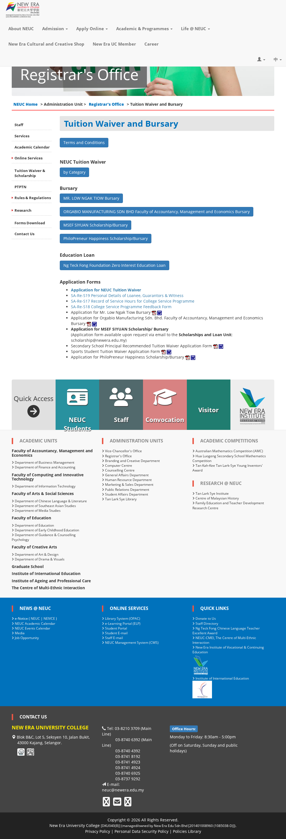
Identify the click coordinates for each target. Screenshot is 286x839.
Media (19, 633)
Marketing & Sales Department (128, 484)
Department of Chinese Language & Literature (50, 501)
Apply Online (90, 28)
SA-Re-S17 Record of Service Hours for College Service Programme (132, 301)
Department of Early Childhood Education (46, 530)
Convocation (165, 419)
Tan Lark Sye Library (120, 499)
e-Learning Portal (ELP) (122, 623)
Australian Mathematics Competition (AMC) (229, 451)
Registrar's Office (106, 104)
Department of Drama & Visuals (39, 559)
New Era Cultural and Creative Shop (46, 44)
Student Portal (115, 628)
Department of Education (34, 525)
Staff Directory (206, 623)
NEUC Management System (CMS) (131, 642)
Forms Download (30, 222)
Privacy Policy (97, 831)
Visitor (208, 410)
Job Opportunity (26, 637)
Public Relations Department (126, 489)
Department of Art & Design (36, 554)
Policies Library (187, 831)
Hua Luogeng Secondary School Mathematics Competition (229, 458)
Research (23, 210)
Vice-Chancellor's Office (123, 451)
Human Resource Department (128, 479)
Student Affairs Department (126, 494)
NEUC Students (77, 422)
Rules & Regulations (33, 197)
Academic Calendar (32, 147)
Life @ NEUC (194, 28)
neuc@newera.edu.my (123, 790)
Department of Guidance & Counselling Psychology (44, 537)
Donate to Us (205, 618)
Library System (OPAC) (122, 618)
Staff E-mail (113, 637)
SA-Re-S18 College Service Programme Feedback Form (121, 306)
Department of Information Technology (44, 486)
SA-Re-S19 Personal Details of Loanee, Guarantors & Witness (127, 295)
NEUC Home (25, 104)
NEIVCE (49, 618)
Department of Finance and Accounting (44, 467)
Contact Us (24, 233)
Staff (19, 124)
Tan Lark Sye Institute (212, 493)
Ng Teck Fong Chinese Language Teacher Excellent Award (226, 630)
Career (151, 44)
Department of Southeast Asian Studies (45, 505)
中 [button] (276, 59)
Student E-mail (116, 633)
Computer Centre (118, 465)
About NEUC (21, 28)
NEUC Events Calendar (32, 628)
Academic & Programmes (143, 28)
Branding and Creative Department (132, 460)
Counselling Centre (119, 470)
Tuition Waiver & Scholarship (30, 173)
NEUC (35, 618)
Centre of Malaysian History (217, 498)
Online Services (28, 158)
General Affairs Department (126, 475)
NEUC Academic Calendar (34, 623)
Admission (53, 28)
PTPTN (21, 186)
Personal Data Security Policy (141, 831)
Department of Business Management (44, 462)
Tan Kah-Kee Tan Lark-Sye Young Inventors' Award (227, 468)
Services (22, 135)
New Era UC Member (114, 44)
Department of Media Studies (37, 510)
